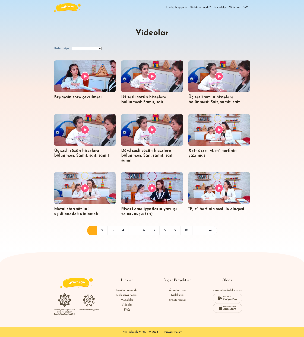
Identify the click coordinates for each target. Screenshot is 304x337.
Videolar (234, 7)
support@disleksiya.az (227, 290)
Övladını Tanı (177, 290)
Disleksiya (177, 295)
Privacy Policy (173, 332)
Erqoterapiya (177, 300)
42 (211, 230)
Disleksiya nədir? (200, 7)
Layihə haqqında (176, 7)
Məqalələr (220, 7)
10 (186, 230)
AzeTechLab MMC (134, 332)
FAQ (245, 7)
